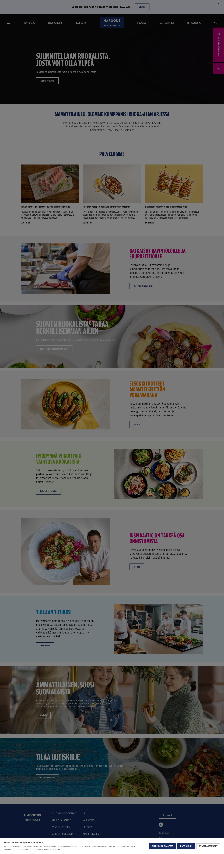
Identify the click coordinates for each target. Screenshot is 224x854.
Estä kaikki (186, 846)
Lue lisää (56, 849)
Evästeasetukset (208, 846)
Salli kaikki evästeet (162, 846)
